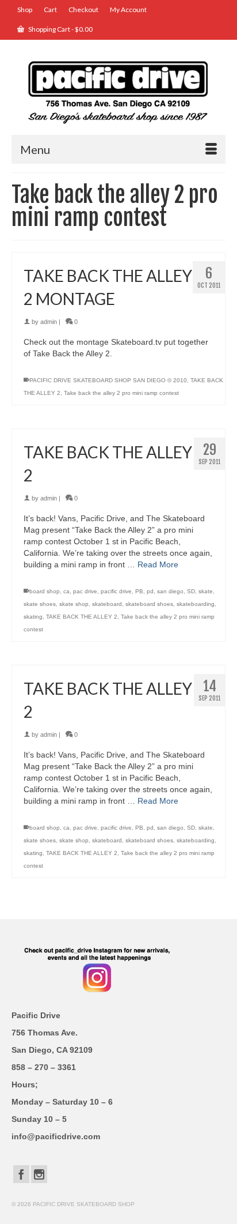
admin (48, 321)
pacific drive (116, 591)
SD (191, 591)
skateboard (107, 604)
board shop (44, 591)
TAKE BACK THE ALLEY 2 (81, 616)
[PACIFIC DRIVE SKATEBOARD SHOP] (118, 91)
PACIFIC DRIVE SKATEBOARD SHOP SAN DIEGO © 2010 (108, 380)
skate (205, 591)
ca (66, 591)
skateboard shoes (149, 604)
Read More (157, 564)
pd (150, 591)
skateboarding (196, 604)
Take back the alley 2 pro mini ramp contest (121, 393)
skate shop (74, 604)
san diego (170, 591)
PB (139, 591)
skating (33, 616)
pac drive (85, 591)
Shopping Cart (60, 29)
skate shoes (40, 604)
